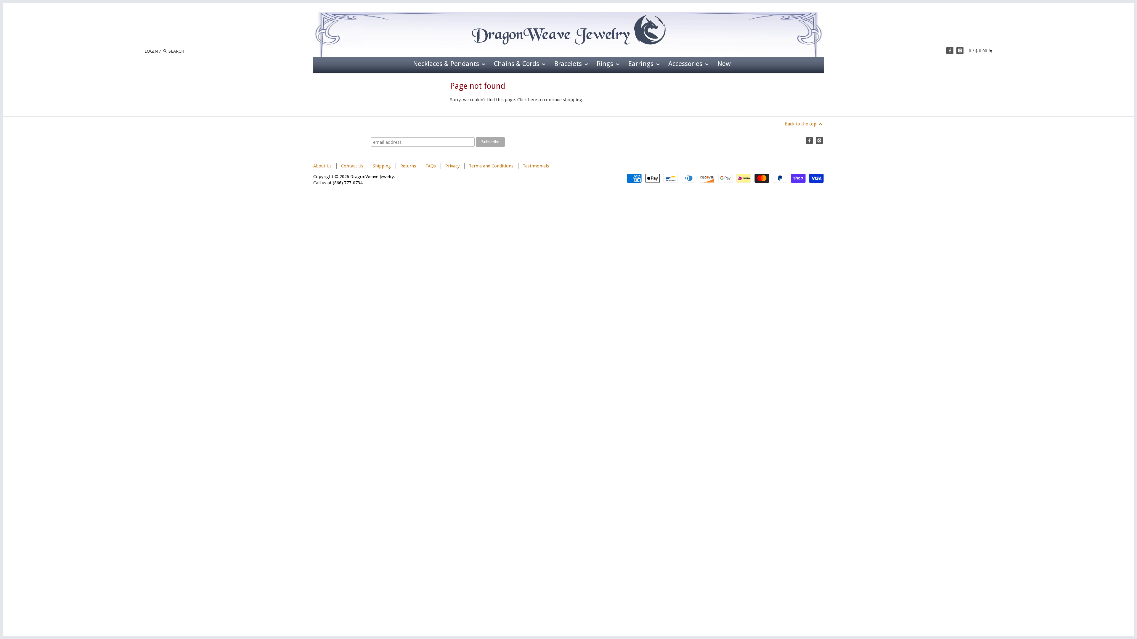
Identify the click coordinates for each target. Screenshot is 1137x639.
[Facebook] (949, 50)
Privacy (452, 166)
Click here (527, 99)
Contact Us (352, 166)
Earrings (641, 63)
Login (151, 51)
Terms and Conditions (491, 166)
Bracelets (569, 63)
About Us (322, 166)
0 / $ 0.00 (978, 51)
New (724, 63)
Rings (606, 63)
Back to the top (801, 124)
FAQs (430, 166)
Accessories (686, 63)
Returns (408, 166)
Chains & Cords (517, 63)
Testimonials (536, 166)
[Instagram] (959, 50)
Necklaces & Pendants (447, 63)
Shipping (382, 166)
